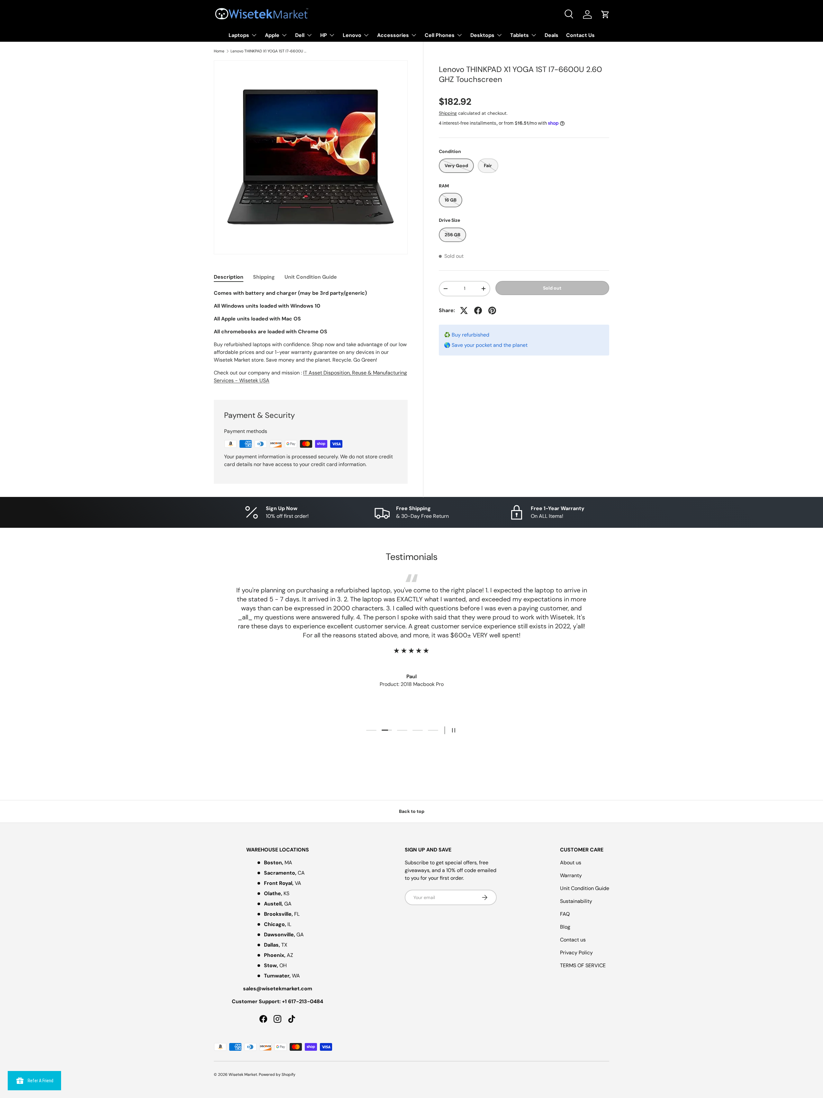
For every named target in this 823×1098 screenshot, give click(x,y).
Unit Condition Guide (584, 888)
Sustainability (576, 901)
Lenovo (352, 35)
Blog (565, 926)
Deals (551, 35)
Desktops (482, 35)
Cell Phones (440, 35)
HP (323, 35)
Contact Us (580, 35)
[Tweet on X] (464, 310)
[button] (605, 14)
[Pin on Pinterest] (492, 310)
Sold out (552, 288)
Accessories (393, 35)
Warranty (571, 875)
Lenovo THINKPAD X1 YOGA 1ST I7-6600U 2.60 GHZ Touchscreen (269, 51)
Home (219, 51)
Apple (272, 35)
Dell (299, 35)
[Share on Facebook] (478, 310)
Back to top (411, 811)
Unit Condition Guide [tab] (311, 277)
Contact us (573, 939)
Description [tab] (228, 277)
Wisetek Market (243, 1074)
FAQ (565, 914)
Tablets (519, 35)
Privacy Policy (576, 952)
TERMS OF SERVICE (583, 965)
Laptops (239, 35)
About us (570, 862)
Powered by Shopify (277, 1074)
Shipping (448, 113)
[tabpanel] (311, 336)
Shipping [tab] (264, 277)
